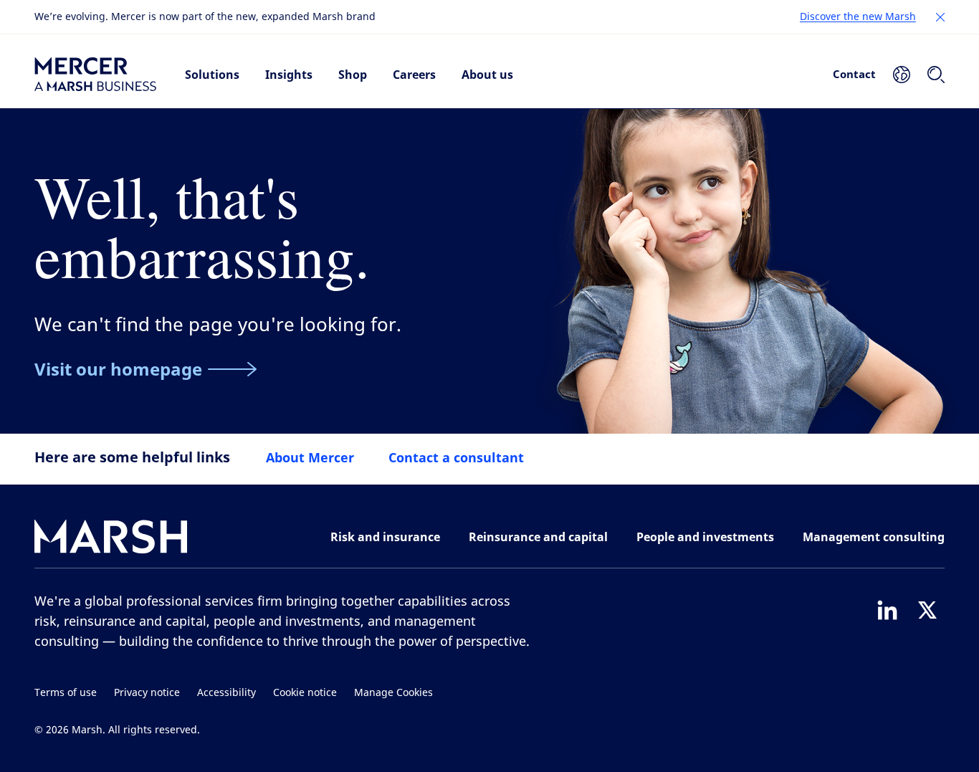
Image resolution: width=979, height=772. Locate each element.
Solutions (212, 74)
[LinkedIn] (887, 610)
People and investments (705, 537)
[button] (940, 17)
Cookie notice (305, 692)
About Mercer (310, 457)
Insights (288, 74)
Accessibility (226, 692)
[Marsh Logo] (111, 539)
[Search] (936, 74)
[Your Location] (901, 74)
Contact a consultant (456, 457)
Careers (414, 74)
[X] (927, 610)
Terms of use (65, 692)
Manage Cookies (393, 692)
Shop (352, 74)
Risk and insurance (385, 537)
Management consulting (874, 537)
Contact (854, 74)
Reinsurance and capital (538, 537)
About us (487, 74)
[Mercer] (95, 74)
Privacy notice (147, 692)
